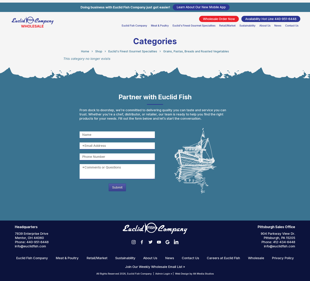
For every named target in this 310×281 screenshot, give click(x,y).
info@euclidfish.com (30, 246)
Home (85, 51)
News (277, 25)
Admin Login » (163, 273)
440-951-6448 (37, 242)
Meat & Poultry (160, 25)
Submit (117, 187)
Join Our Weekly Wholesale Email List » (155, 267)
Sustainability (247, 25)
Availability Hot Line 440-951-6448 (270, 19)
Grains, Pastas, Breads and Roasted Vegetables (196, 51)
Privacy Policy (283, 258)
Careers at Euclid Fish (223, 258)
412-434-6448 (284, 242)
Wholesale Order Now (219, 19)
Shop (98, 51)
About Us (264, 25)
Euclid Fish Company (134, 25)
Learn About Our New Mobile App (201, 7)
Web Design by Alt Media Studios (194, 273)
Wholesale (256, 258)
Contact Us (291, 25)
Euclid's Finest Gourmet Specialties (194, 25)
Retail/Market (227, 25)
